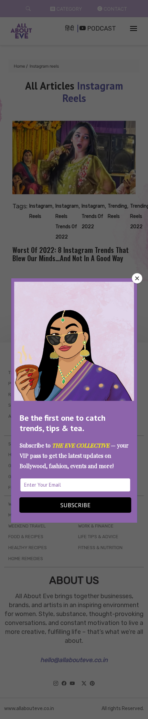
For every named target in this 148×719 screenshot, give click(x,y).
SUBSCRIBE (75, 505)
